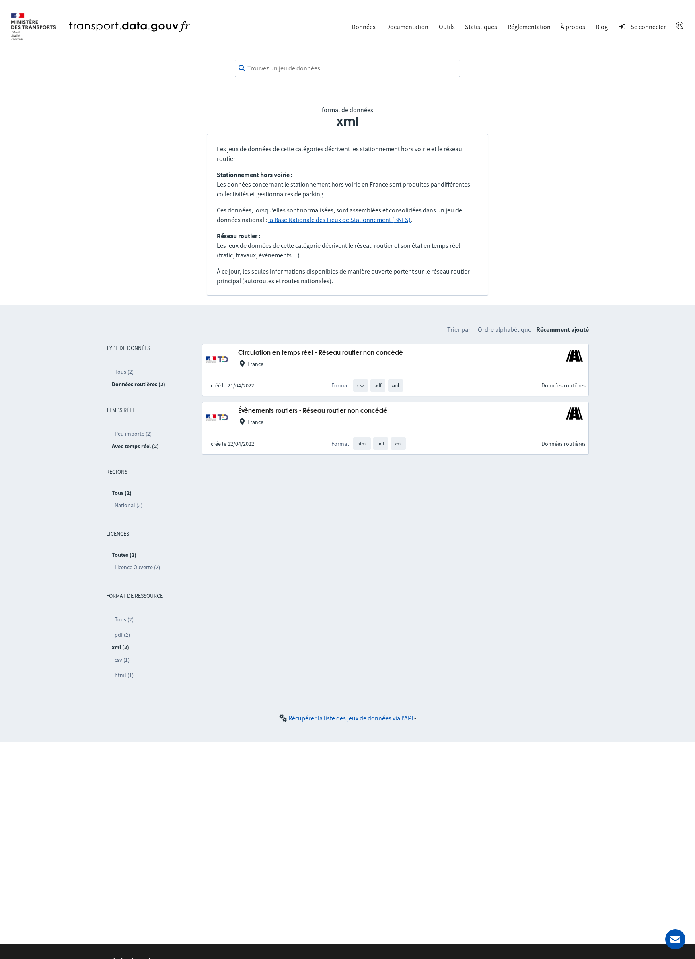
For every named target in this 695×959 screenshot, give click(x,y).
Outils (447, 27)
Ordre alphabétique (504, 329)
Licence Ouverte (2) (137, 567)
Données (364, 27)
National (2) (128, 505)
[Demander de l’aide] (675, 939)
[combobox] (347, 68)
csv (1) (122, 659)
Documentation (407, 27)
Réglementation (529, 27)
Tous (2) (124, 371)
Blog (602, 27)
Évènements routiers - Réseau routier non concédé (312, 411)
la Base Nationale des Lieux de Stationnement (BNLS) (339, 220)
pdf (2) (122, 634)
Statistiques (481, 27)
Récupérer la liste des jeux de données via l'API (350, 718)
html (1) (124, 675)
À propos (573, 27)
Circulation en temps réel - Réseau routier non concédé (320, 353)
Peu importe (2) (133, 433)
